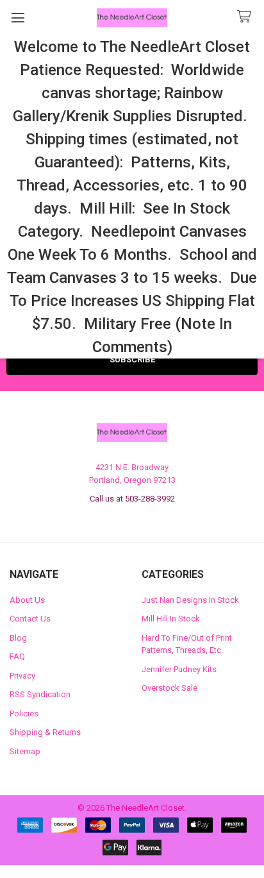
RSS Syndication (40, 694)
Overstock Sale (169, 688)
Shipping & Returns (45, 732)
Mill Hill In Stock (171, 618)
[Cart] (246, 17)
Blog (18, 638)
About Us (27, 600)
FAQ (17, 656)
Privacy (22, 675)
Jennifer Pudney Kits (179, 669)
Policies (24, 713)
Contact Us (30, 618)
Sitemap (25, 751)
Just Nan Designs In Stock (190, 600)
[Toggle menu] (17, 17)
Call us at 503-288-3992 (132, 498)
